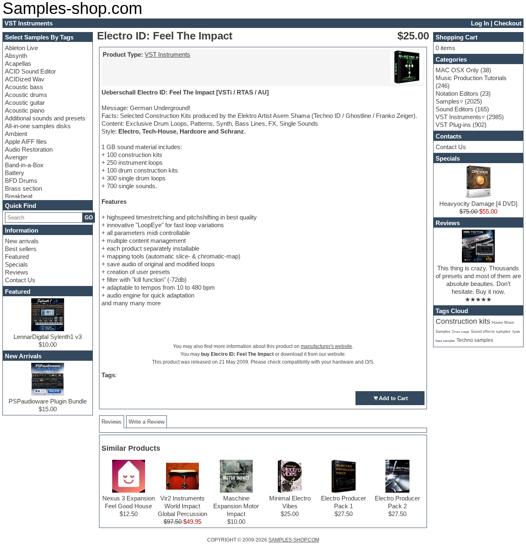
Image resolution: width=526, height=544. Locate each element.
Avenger (16, 157)
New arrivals (22, 240)
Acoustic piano (24, 110)
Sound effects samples (490, 332)
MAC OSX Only (457, 70)
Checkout (507, 23)
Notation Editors (457, 93)
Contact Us (20, 280)
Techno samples (475, 340)
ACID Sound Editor (30, 71)
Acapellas (18, 63)
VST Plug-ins (453, 124)
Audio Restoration (29, 149)
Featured (17, 256)
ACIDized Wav (24, 79)
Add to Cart (393, 398)
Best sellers (21, 248)
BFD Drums (21, 180)
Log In (480, 23)
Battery (14, 172)
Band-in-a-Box (24, 164)
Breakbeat (18, 196)
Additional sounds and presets (45, 118)
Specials (16, 264)
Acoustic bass (24, 86)
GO (89, 217)
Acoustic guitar (25, 102)
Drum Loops (460, 332)
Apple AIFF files (26, 141)
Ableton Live (21, 47)
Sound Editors (454, 109)
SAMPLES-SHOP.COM (293, 540)
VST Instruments (167, 54)
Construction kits (463, 321)
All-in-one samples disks (38, 125)
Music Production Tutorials (471, 77)
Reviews (16, 272)
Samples (447, 101)
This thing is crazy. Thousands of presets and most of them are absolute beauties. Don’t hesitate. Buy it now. (478, 280)
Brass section (23, 188)
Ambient (16, 133)
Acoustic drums (26, 94)
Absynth (16, 55)
